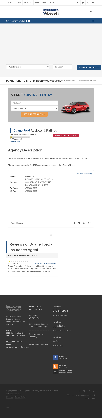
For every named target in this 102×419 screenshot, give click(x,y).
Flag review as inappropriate (45, 263)
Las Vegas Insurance (68, 81)
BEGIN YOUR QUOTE (89, 67)
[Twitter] (83, 2)
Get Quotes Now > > (34, 114)
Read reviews (15, 142)
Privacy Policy (20, 397)
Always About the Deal (38, 344)
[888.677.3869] (88, 2)
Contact (28, 3)
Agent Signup (40, 3)
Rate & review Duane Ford (66, 135)
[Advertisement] (50, 45)
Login (51, 3)
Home (10, 3)
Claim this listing (85, 173)
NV (58, 81)
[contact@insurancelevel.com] (93, 2)
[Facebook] (77, 2)
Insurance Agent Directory (45, 81)
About (18, 3)
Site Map (9, 397)
